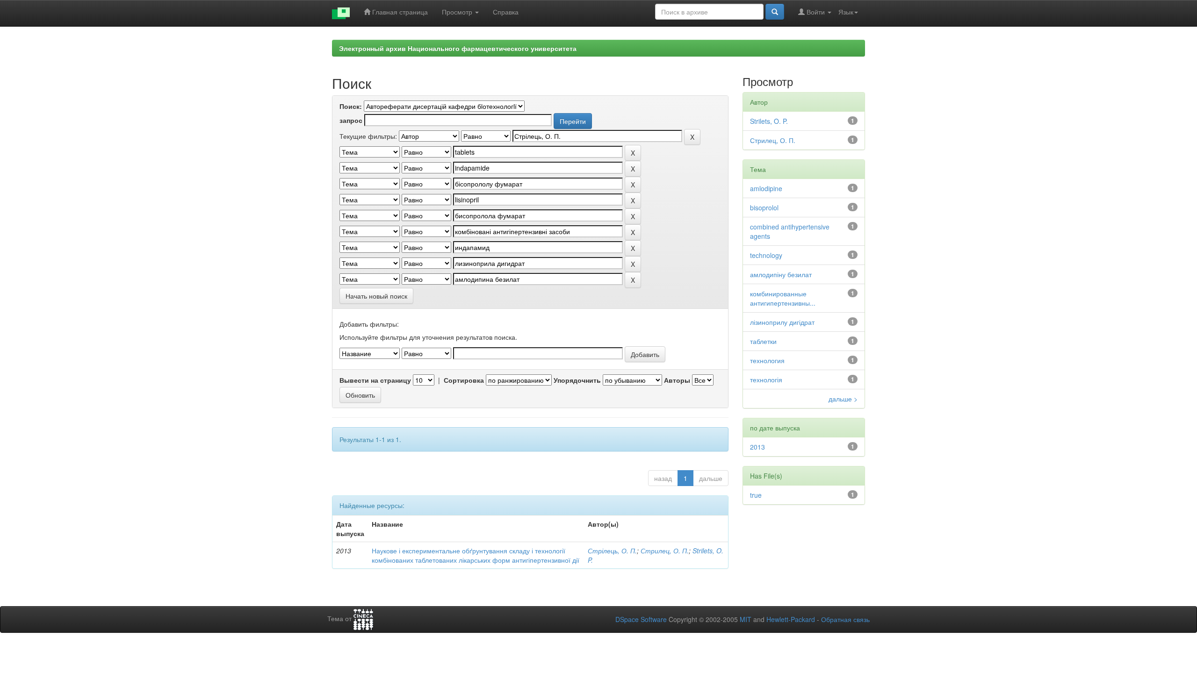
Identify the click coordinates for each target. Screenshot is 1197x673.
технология (767, 360)
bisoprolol (764, 207)
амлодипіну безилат (781, 274)
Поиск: (350, 106)
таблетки (763, 341)
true (756, 495)
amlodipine (766, 188)
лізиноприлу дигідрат (782, 322)
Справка (506, 11)
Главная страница (399, 11)
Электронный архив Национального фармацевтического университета (458, 48)
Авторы (677, 380)
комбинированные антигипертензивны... (782, 298)
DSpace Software (641, 619)
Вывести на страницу (375, 380)
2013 (757, 446)
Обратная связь (845, 619)
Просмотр (458, 11)
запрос (350, 120)
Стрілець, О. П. (612, 550)
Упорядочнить (577, 380)
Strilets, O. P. (769, 121)
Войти (816, 11)
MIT (745, 619)
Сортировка (464, 380)
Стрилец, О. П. (665, 550)
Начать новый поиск (376, 296)
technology (766, 255)
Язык (845, 11)
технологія (766, 379)
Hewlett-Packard (790, 619)
